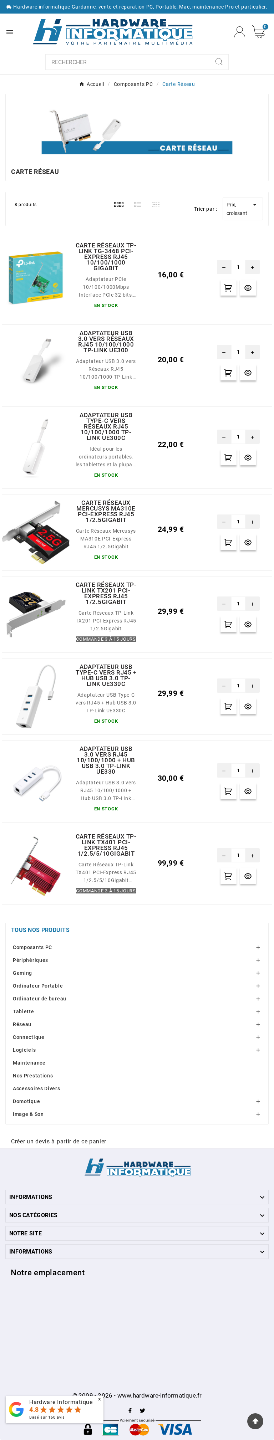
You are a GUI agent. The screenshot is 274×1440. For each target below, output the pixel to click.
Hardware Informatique (61, 1402)
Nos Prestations (33, 1075)
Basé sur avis (47, 1417)
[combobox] (128, 62)
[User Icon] (239, 31)
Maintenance (29, 1063)
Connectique (29, 1037)
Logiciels (24, 1050)
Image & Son (28, 1114)
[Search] (219, 62)
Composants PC (32, 947)
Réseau (22, 1024)
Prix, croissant (243, 208)
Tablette (23, 1011)
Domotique (26, 1101)
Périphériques (30, 960)
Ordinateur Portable (38, 986)
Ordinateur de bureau (39, 998)
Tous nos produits (40, 930)
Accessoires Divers (36, 1088)
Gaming (22, 973)
